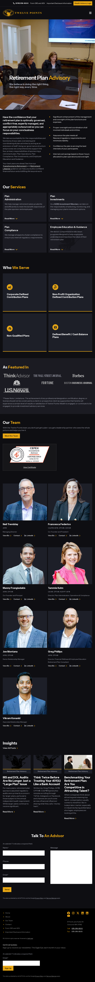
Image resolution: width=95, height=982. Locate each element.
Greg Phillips (55, 651)
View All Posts (9, 748)
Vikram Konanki (11, 718)
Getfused (30, 938)
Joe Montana (10, 651)
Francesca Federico (59, 524)
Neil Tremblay (10, 524)
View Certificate (29, 467)
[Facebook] (68, 913)
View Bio (6, 535)
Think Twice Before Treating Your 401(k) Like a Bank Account (47, 781)
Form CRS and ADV (37, 3)
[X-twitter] (77, 913)
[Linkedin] (82, 913)
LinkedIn (31, 535)
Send (7, 889)
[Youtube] (68, 915)
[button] (90, 13)
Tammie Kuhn (55, 588)
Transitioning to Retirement (15, 166)
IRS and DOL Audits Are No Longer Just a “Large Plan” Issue (17, 781)
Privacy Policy (39, 898)
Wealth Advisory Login (82, 3)
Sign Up (8, 968)
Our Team (9, 921)
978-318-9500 (77, 928)
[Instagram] (73, 913)
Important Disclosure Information (59, 3)
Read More (8, 812)
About (7, 917)
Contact (18, 535)
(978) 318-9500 (21, 3)
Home (7, 913)
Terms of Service (51, 898)
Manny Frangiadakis (14, 588)
